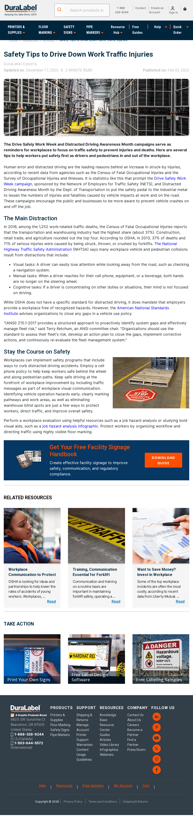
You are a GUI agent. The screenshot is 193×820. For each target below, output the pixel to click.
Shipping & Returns (135, 801)
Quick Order (177, 29)
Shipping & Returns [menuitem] (84, 717)
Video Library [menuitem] (109, 745)
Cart (146, 785)
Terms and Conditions (102, 801)
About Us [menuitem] (134, 720)
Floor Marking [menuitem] (60, 725)
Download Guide (163, 460)
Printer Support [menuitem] (82, 737)
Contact (140, 8)
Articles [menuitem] (105, 740)
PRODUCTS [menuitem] (61, 708)
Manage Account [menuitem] (82, 727)
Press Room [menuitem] (136, 750)
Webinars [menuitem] (107, 755)
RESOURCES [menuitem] (112, 708)
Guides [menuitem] (105, 735)
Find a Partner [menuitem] (133, 742)
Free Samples (93, 785)
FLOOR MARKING (45, 29)
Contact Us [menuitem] (135, 715)
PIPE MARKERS (93, 29)
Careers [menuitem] (133, 725)
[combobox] (82, 10)
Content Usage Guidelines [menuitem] (84, 754)
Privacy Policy (73, 801)
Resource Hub (118, 29)
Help (157, 27)
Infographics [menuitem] (109, 750)
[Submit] (60, 9)
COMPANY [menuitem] (137, 708)
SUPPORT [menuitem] (86, 708)
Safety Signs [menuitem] (59, 730)
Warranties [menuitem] (84, 745)
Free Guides (137, 29)
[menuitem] (163, 717)
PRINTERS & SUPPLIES (16, 29)
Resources (64, 785)
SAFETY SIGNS (69, 29)
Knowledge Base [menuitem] (108, 717)
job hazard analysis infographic (70, 426)
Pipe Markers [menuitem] (60, 735)
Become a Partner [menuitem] (134, 732)
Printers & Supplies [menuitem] (57, 717)
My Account (123, 785)
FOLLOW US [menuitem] (163, 708)
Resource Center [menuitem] (107, 727)
